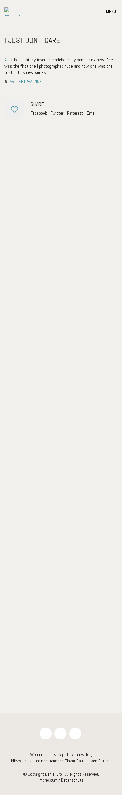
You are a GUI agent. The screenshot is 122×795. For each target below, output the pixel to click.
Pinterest (75, 113)
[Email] (60, 733)
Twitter (57, 113)
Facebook (38, 113)
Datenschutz (72, 780)
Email (91, 113)
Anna (8, 60)
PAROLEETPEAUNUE (24, 81)
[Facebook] (75, 733)
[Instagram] (46, 733)
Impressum (47, 780)
